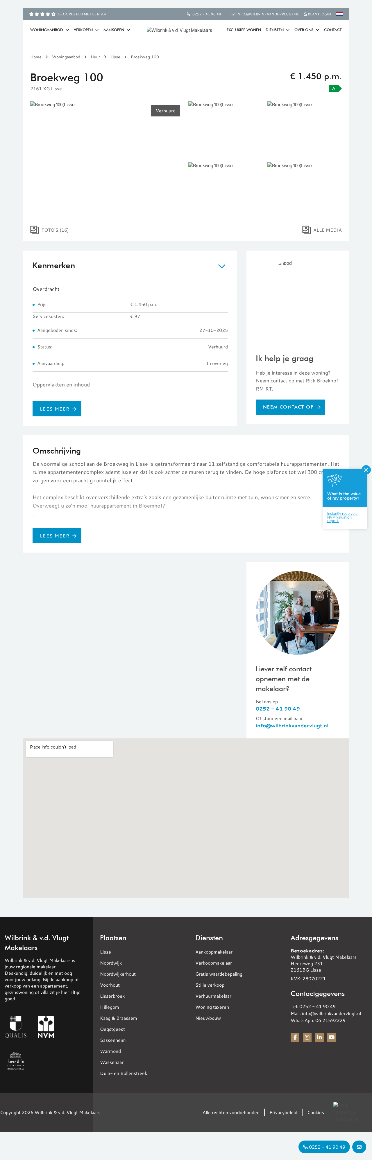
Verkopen (84, 29)
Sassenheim (113, 1040)
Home (36, 57)
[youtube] (331, 1037)
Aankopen (114, 29)
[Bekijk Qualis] (15, 1027)
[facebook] (295, 1037)
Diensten (275, 29)
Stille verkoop (209, 985)
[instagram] (307, 1037)
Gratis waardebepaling (218, 974)
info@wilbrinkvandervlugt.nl (292, 725)
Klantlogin (319, 14)
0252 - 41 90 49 (206, 14)
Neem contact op (288, 406)
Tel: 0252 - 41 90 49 (313, 1006)
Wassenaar (112, 1062)
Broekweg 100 (145, 57)
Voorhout (110, 985)
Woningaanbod (47, 29)
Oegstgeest (112, 1029)
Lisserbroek (112, 996)
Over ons (304, 29)
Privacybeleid (283, 1112)
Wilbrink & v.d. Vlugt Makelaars (37, 943)
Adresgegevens (314, 938)
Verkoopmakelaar (213, 963)
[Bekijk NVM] (46, 1027)
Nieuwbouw (208, 1018)
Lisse (115, 57)
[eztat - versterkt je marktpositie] (348, 1112)
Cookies (315, 1112)
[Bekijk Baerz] (16, 1061)
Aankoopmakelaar (214, 952)
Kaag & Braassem (118, 1018)
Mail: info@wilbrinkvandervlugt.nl (326, 1013)
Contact (333, 29)
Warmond (110, 1051)
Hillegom (109, 1007)
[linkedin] (319, 1037)
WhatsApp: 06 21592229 (318, 1020)
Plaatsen (113, 938)
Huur (95, 57)
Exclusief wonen (244, 29)
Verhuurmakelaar (213, 996)
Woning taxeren (212, 1007)
